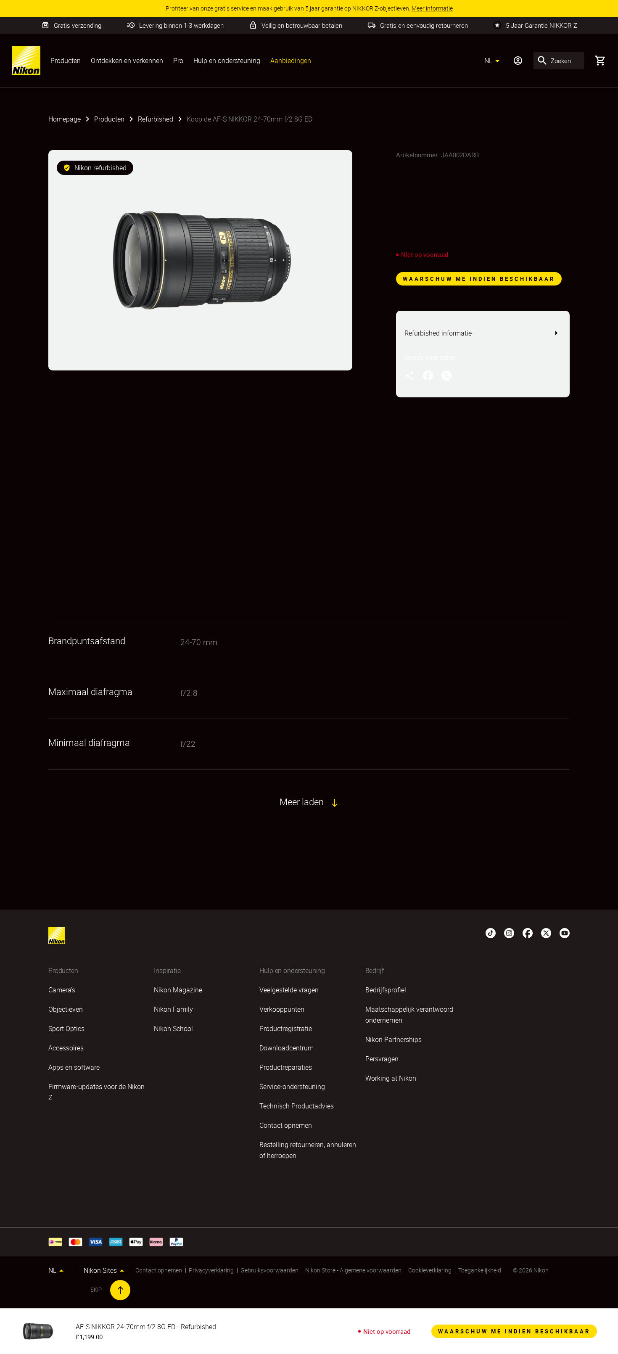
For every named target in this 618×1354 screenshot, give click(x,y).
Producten (65, 60)
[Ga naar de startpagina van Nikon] (26, 60)
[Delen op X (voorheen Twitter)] (446, 375)
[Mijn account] (518, 61)
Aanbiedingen (290, 60)
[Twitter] (546, 932)
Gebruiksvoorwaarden (269, 1270)
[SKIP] (120, 1290)
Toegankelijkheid (479, 1270)
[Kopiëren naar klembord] (409, 375)
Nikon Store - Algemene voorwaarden (353, 1270)
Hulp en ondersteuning (226, 60)
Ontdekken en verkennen (127, 60)
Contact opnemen (158, 1270)
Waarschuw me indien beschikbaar (479, 279)
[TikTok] (491, 932)
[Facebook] (528, 932)
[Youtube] (565, 932)
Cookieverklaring (430, 1270)
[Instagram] (509, 932)
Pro (178, 60)
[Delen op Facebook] (428, 375)
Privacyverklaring (211, 1270)
